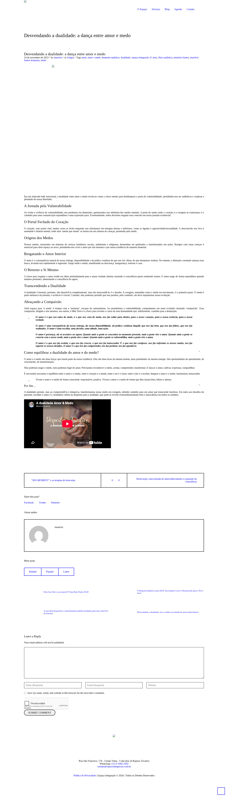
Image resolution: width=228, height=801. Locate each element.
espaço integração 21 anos (144, 57)
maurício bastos (181, 57)
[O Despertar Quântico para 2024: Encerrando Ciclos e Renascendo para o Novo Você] (125, 591)
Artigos (70, 57)
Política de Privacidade (85, 775)
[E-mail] (119, 749)
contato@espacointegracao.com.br (114, 766)
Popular (50, 571)
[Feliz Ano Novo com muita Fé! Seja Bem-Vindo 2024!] (32, 591)
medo (43, 60)
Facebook (29, 502)
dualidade (125, 57)
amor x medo (94, 57)
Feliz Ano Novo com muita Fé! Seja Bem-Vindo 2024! (66, 592)
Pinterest (55, 502)
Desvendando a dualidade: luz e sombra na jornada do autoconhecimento (168, 612)
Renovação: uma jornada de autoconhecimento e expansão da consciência (166, 480)
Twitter (42, 502)
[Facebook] (100, 749)
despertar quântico (111, 57)
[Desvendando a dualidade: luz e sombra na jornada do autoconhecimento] (125, 612)
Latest (66, 571)
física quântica (165, 57)
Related (32, 571)
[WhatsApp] (129, 749)
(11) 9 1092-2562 (119, 763)
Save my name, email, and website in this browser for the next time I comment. (66, 693)
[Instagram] (110, 749)
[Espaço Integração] (114, 735)
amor (84, 57)
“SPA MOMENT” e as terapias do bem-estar (53, 480)
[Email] (56, 536)
